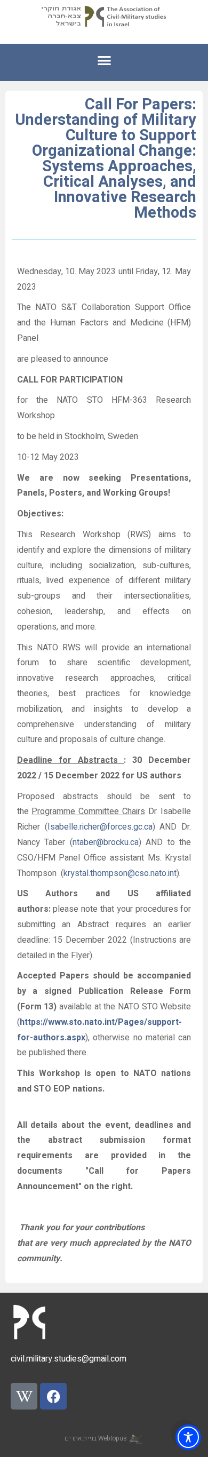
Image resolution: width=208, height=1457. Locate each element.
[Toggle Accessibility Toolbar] (188, 1437)
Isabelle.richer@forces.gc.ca (100, 827)
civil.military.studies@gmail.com (68, 1358)
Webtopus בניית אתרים (97, 1438)
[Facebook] (53, 1396)
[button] (104, 60)
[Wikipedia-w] (24, 1396)
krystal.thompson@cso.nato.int (120, 873)
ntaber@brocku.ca (106, 842)
